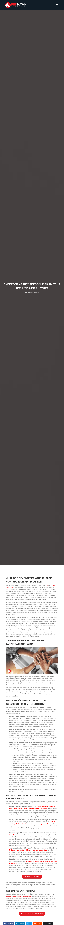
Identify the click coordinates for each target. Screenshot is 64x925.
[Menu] (57, 5)
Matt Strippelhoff (35, 292)
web (47, 585)
